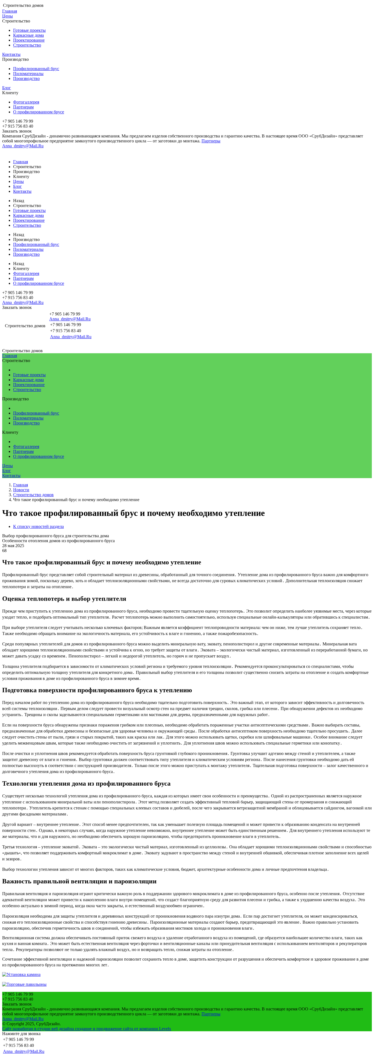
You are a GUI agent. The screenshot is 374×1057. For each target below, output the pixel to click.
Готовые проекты (29, 30)
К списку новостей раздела (38, 526)
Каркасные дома (28, 35)
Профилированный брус (36, 68)
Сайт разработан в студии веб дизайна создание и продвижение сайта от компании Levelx (86, 1028)
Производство (26, 78)
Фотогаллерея (26, 102)
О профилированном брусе (38, 112)
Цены (7, 16)
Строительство (27, 45)
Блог (6, 87)
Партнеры (211, 141)
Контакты (11, 54)
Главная (9, 11)
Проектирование (29, 40)
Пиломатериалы (28, 73)
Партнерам (23, 107)
